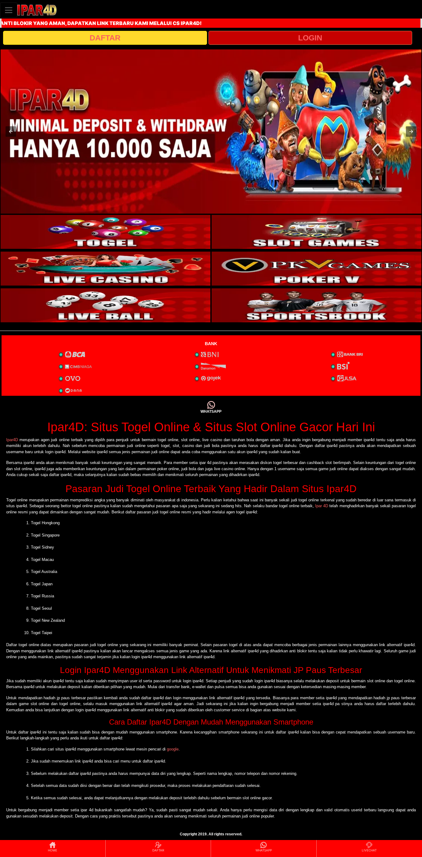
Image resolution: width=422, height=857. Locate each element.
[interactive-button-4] (316, 269)
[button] (11, 131)
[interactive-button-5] (105, 305)
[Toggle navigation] (8, 10)
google (173, 749)
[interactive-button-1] (105, 232)
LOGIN (310, 37)
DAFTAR (105, 37)
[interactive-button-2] (316, 232)
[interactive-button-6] (316, 305)
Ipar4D (12, 439)
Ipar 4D (321, 506)
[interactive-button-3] (105, 269)
